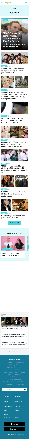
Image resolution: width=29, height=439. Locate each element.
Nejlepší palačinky (9, 384)
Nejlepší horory (11, 365)
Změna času (10, 367)
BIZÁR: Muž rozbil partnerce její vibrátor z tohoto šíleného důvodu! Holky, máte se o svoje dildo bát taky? (14, 40)
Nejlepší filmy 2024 (19, 362)
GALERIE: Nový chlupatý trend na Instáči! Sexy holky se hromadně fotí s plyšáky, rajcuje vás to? (13, 144)
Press (16, 399)
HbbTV (5, 404)
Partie (16, 367)
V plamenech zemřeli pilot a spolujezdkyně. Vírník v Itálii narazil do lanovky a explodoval (13, 343)
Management (18, 396)
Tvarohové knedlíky (20, 381)
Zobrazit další (14, 222)
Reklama (6, 401)
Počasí (20, 367)
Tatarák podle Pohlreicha (11, 377)
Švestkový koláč (20, 384)
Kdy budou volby (9, 369)
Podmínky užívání (8, 406)
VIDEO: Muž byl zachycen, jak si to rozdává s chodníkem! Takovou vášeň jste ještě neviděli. (13, 120)
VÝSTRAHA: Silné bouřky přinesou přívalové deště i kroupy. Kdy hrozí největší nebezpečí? (13, 335)
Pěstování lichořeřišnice (14, 379)
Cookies (5, 410)
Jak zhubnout (8, 362)
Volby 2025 (10, 374)
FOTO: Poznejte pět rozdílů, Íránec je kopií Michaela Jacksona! (13, 217)
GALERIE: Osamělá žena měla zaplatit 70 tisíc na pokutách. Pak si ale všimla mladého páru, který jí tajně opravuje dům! (14, 95)
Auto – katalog (8, 372)
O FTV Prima (6, 396)
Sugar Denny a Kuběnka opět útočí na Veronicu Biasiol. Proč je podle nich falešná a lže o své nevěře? (12, 254)
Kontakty (17, 404)
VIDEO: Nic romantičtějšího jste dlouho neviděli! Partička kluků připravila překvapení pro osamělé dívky (14, 169)
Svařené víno (18, 374)
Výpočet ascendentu (8, 381)
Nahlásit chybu (7, 417)
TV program (19, 365)
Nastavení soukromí (17, 418)
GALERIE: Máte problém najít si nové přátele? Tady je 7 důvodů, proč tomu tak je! (12, 71)
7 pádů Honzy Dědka (19, 372)
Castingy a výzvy (18, 401)
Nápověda (17, 410)
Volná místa (6, 399)
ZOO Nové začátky (19, 369)
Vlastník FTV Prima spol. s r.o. (8, 413)
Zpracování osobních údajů (18, 407)
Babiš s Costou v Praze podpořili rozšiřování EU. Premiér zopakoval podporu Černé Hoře (14, 327)
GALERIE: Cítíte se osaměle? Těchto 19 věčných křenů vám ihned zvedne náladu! (14, 194)
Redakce (17, 413)
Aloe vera (21, 377)
